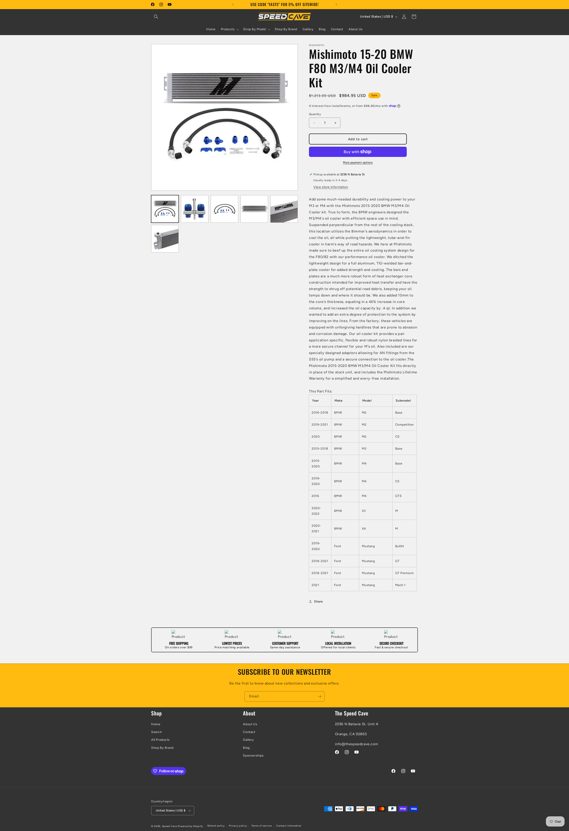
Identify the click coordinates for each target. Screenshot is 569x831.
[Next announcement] (336, 4)
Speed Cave (169, 826)
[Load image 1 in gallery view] (165, 209)
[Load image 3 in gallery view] (224, 209)
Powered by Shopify (190, 826)
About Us (250, 724)
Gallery (248, 740)
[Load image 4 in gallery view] (254, 209)
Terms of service (261, 825)
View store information (330, 187)
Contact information (288, 825)
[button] (156, 17)
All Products (160, 740)
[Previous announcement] (233, 4)
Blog (246, 748)
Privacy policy (238, 825)
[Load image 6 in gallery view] (165, 238)
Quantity (315, 114)
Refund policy (216, 825)
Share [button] (318, 601)
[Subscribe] (319, 696)
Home (155, 724)
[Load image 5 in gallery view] (284, 209)
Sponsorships (253, 755)
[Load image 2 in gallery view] (194, 209)
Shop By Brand (162, 748)
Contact (249, 732)
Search (156, 732)
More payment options (358, 162)
